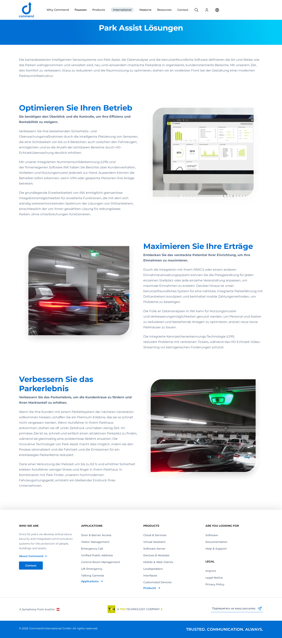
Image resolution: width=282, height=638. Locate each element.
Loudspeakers (153, 569)
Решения (81, 10)
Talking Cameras (92, 575)
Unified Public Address (97, 555)
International (122, 10)
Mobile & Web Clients (158, 562)
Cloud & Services (154, 535)
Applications (90, 581)
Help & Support (216, 548)
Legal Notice (214, 577)
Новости (145, 10)
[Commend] (26, 10)
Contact (182, 10)
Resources (164, 10)
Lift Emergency (91, 569)
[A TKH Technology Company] (135, 609)
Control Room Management (100, 562)
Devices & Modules (156, 555)
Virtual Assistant (154, 542)
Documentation (216, 542)
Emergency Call (92, 548)
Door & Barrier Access (96, 535)
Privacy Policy (214, 584)
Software (211, 535)
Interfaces (150, 575)
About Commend (31, 556)
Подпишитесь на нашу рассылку (234, 608)
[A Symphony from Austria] (39, 609)
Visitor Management (95, 542)
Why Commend (58, 10)
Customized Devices (157, 582)
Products (98, 10)
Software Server (154, 548)
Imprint (210, 571)
